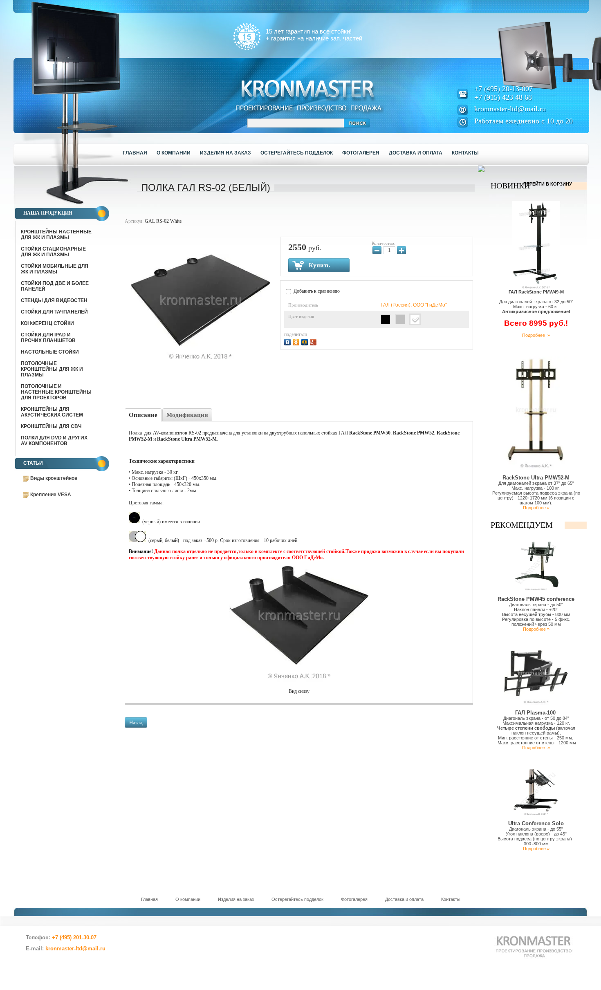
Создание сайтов (77, 966)
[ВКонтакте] (288, 341)
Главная (149, 899)
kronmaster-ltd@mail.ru (510, 109)
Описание (143, 415)
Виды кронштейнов (53, 478)
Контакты (450, 899)
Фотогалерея (354, 899)
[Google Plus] (314, 341)
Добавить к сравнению (316, 291)
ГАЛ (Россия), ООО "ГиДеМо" (414, 305)
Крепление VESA (50, 494)
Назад (136, 722)
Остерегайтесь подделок (297, 899)
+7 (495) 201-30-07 (74, 937)
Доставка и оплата (404, 899)
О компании (187, 899)
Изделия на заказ (236, 899)
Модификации (187, 415)
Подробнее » (536, 335)
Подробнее (534, 747)
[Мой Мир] (305, 341)
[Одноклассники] (297, 341)
